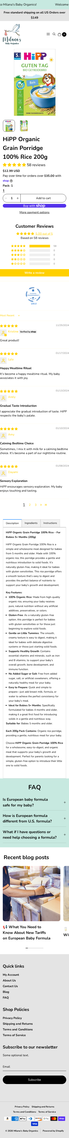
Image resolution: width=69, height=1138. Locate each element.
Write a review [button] (34, 273)
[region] (34, 904)
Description (12, 523)
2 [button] (30, 505)
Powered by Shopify (53, 1130)
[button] (15, 164)
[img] (9, 326)
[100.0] (33, 294)
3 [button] (36, 505)
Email (6, 1067)
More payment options (34, 212)
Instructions (50, 523)
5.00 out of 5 (44, 234)
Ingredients (31, 523)
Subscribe (34, 1080)
